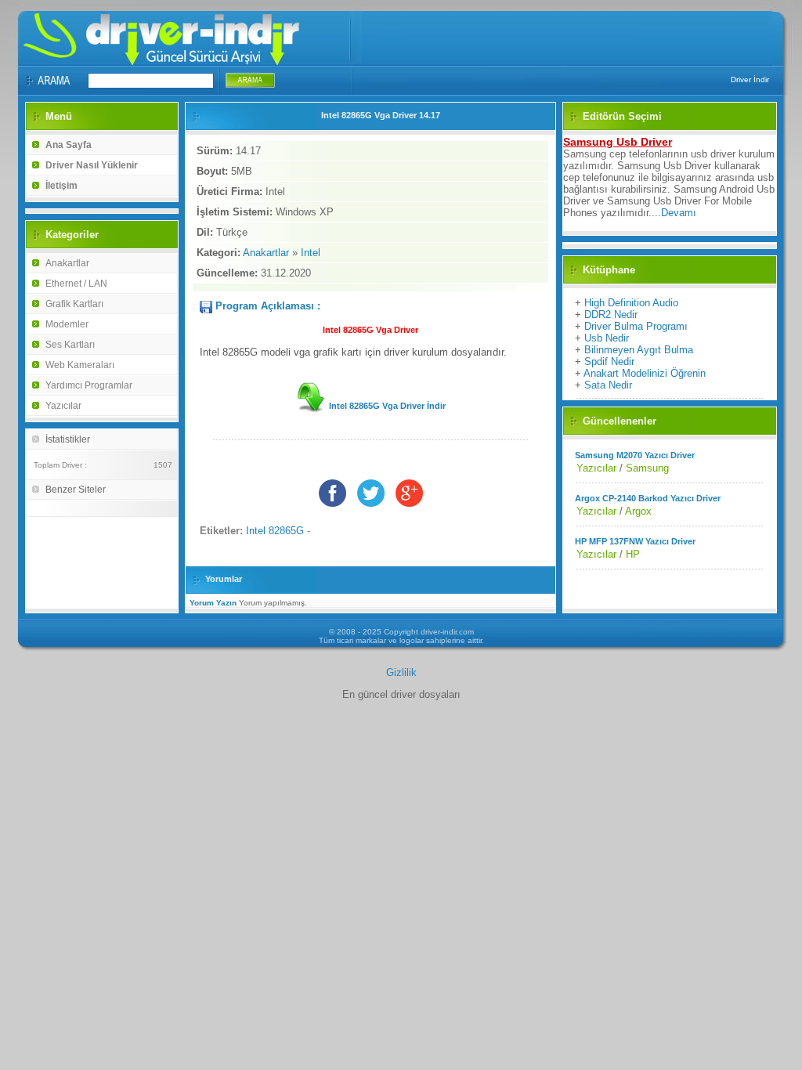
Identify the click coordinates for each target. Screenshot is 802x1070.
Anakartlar (67, 263)
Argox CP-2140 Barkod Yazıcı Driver (648, 498)
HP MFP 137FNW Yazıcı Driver (635, 541)
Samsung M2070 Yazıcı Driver (635, 455)
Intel (310, 252)
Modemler (67, 324)
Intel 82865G (275, 531)
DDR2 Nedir (611, 314)
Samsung (647, 468)
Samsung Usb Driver (617, 142)
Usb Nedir (606, 338)
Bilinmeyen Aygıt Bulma (638, 350)
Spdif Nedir (609, 361)
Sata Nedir (608, 385)
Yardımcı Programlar (88, 385)
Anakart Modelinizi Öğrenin (644, 373)
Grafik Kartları (74, 303)
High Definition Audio (631, 303)
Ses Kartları (70, 344)
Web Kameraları (79, 365)
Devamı (678, 213)
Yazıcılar (63, 405)
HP (633, 554)
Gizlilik (401, 672)
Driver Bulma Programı (636, 326)
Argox (638, 511)
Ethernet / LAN (76, 283)
